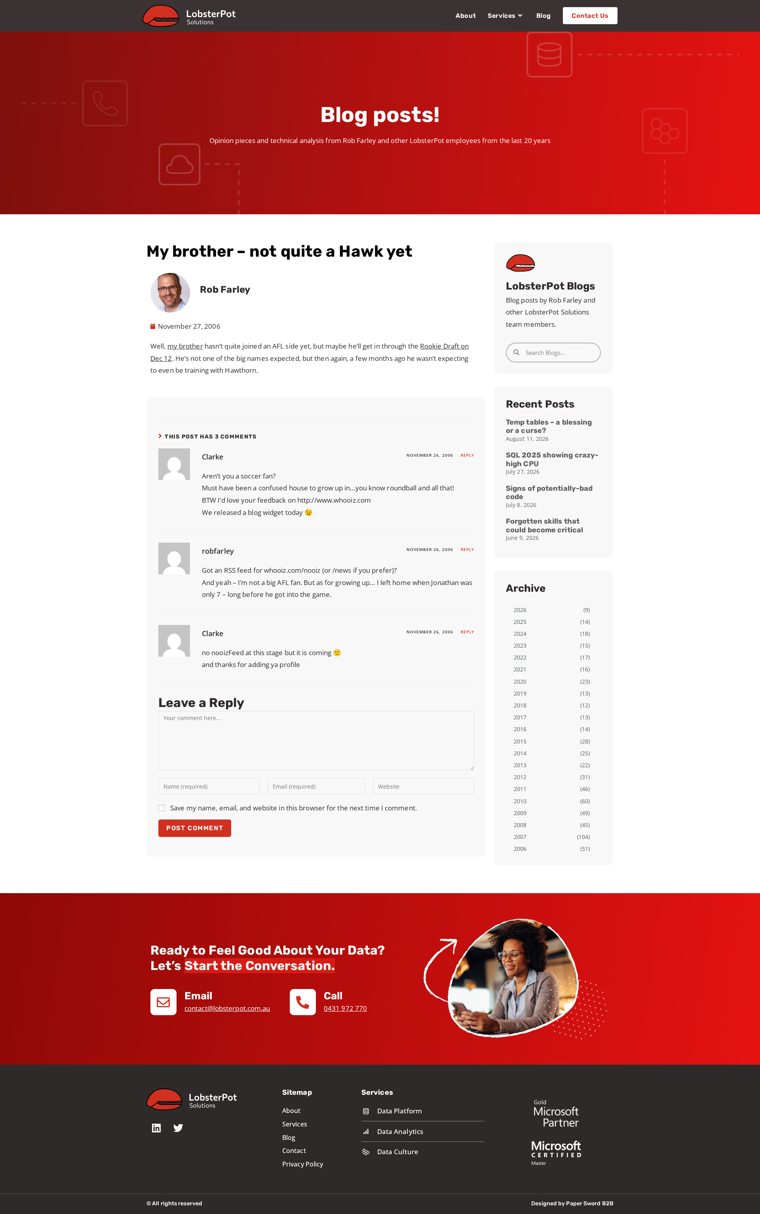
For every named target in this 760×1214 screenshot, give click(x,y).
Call (333, 996)
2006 (520, 848)
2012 (520, 777)
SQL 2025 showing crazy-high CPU (552, 459)
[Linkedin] (156, 1128)
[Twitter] (178, 1128)
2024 (520, 633)
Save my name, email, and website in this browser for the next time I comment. (293, 807)
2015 (520, 741)
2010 (520, 801)
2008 (520, 825)
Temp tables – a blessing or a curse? (549, 426)
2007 (520, 836)
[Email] (163, 1002)
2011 (520, 789)
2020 (520, 681)
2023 (520, 645)
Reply (467, 455)
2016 (520, 729)
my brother (185, 346)
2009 (520, 813)
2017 (520, 717)
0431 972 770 (345, 1008)
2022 (520, 657)
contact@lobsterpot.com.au (227, 1008)
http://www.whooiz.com (334, 500)
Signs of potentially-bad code (549, 492)
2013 (520, 765)
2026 (520, 610)
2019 (520, 693)
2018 (520, 705)
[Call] (303, 1002)
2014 (520, 753)
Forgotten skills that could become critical (544, 525)
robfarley (218, 551)
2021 (520, 669)
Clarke (213, 456)
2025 (520, 621)
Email (198, 996)
